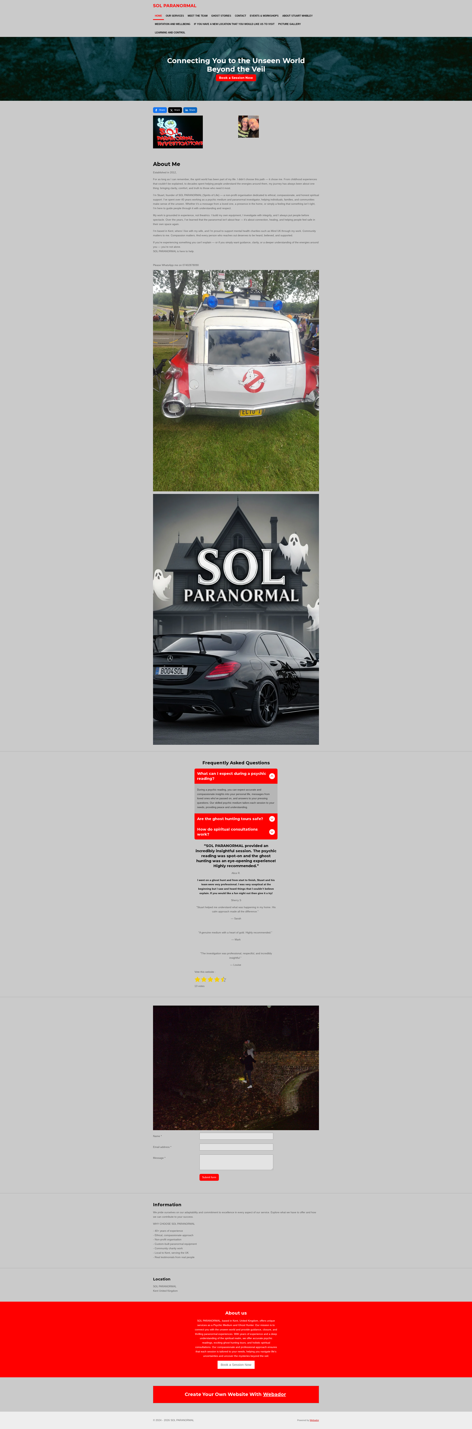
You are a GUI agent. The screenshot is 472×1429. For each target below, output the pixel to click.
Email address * (162, 1146)
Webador (274, 1394)
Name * (157, 1136)
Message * (159, 1157)
